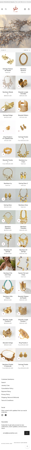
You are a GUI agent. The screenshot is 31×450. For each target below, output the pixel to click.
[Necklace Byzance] (23, 59)
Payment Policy (6, 391)
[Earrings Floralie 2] (23, 127)
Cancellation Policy (7, 388)
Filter (2, 50)
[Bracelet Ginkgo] (8, 333)
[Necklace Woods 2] (8, 83)
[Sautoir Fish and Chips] (23, 264)
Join (27, 433)
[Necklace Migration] (8, 217)
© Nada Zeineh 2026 (6, 443)
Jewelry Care (5, 385)
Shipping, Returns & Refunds (10, 397)
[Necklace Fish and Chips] (8, 264)
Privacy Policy (5, 394)
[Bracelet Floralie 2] (8, 151)
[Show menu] (2, 9)
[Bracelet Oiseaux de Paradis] (23, 287)
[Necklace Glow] (23, 195)
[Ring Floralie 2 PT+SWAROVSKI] (8, 127)
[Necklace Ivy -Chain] (23, 151)
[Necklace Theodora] (23, 217)
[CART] (29, 9)
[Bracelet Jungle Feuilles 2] (8, 310)
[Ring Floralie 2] (23, 333)
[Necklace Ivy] (8, 174)
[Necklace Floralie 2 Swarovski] (8, 355)
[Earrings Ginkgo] (8, 106)
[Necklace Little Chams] (8, 287)
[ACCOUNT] (25, 9)
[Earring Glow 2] (23, 174)
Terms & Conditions (7, 400)
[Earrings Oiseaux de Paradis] (8, 59)
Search (3, 382)
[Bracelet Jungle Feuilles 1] (23, 310)
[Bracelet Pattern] (23, 106)
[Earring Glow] (8, 195)
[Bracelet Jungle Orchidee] (23, 83)
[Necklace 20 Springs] (8, 240)
